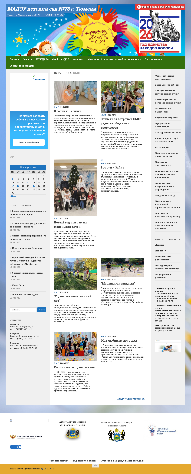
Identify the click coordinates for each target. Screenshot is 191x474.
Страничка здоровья (166, 117)
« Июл (13, 196)
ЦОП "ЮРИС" (48, 468)
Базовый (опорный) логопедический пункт (168, 101)
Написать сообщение (28, 142)
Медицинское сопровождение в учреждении (164, 186)
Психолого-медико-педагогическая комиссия (166, 225)
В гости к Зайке (112, 167)
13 (28, 182)
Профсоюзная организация (162, 125)
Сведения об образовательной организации (113, 59)
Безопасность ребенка (167, 84)
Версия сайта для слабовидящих (163, 6)
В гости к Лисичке (67, 111)
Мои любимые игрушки (119, 340)
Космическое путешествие (74, 367)
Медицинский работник (163, 276)
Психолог (160, 250)
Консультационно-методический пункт (167, 92)
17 (13, 186)
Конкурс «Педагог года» (168, 132)
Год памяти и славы (84, 460)
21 (34, 186)
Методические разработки (163, 110)
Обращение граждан (22, 65)
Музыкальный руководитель (163, 258)
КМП (56, 107)
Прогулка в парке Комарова (27, 248)
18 (18, 186)
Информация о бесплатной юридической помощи (167, 204)
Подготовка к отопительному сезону (168, 215)
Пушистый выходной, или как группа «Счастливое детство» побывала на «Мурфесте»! (27, 260)
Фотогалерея (162, 147)
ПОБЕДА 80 (42, 59)
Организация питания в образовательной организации (167, 174)
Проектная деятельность (163, 164)
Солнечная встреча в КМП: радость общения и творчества (121, 123)
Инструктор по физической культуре (167, 267)
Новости (27, 59)
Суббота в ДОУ (60, 59)
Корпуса (78, 59)
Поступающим (153, 59)
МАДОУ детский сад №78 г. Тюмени (51, 8)
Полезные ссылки (58, 460)
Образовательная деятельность (164, 77)
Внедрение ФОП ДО (165, 195)
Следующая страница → (132, 398)
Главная (14, 59)
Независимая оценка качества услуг (166, 155)
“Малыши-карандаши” (118, 283)
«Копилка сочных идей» (25, 294)
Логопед (159, 245)
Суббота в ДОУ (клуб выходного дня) (166, 140)
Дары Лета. (18, 285)
